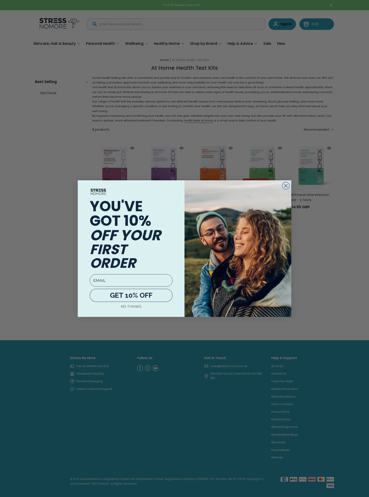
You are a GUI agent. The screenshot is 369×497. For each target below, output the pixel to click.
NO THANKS (131, 307)
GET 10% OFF (131, 295)
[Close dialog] (286, 185)
